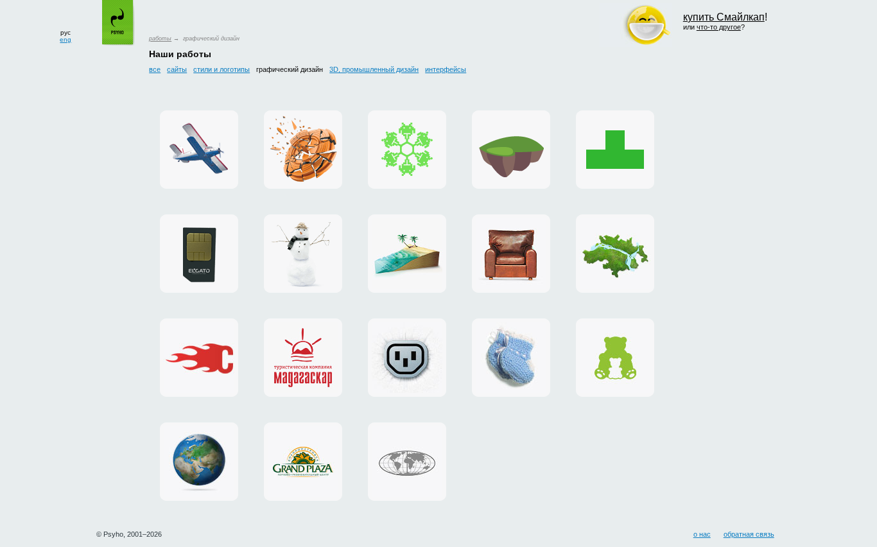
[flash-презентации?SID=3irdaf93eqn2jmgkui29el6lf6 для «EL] (199, 253)
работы (160, 38)
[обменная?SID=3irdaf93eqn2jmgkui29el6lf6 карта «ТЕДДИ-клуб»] (511, 357)
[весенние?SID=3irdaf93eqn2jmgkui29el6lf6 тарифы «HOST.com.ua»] (199, 357)
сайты (177, 69)
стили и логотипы (221, 69)
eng (65, 39)
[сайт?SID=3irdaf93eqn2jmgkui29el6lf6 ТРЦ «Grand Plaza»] (303, 461)
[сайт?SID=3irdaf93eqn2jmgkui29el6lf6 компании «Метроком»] (615, 253)
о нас (702, 534)
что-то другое (719, 27)
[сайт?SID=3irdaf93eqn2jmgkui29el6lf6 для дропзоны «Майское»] (199, 149)
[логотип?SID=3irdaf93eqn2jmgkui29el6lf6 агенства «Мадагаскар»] (303, 357)
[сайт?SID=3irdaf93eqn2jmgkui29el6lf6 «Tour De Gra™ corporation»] (511, 253)
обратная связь (749, 534)
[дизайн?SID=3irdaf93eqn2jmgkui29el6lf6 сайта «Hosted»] (407, 357)
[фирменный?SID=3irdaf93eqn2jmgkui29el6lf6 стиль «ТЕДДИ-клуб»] (615, 357)
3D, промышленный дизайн (374, 69)
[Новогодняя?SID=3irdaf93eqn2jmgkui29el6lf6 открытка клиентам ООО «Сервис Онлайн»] (407, 149)
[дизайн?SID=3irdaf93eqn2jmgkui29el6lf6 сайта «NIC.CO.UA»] (199, 461)
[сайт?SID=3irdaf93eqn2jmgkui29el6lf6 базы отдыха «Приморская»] (303, 253)
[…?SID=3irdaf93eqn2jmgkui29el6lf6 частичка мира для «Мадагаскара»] (407, 253)
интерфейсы (445, 69)
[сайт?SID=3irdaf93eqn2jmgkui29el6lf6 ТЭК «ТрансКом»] (407, 461)
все (155, 69)
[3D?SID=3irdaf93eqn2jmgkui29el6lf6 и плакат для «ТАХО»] (303, 149)
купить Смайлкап (724, 17)
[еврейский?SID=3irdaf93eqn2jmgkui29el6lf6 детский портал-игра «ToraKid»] (511, 149)
